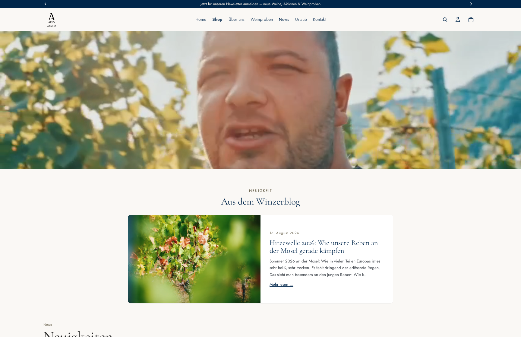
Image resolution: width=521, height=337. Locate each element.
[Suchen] (445, 19)
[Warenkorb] (471, 19)
